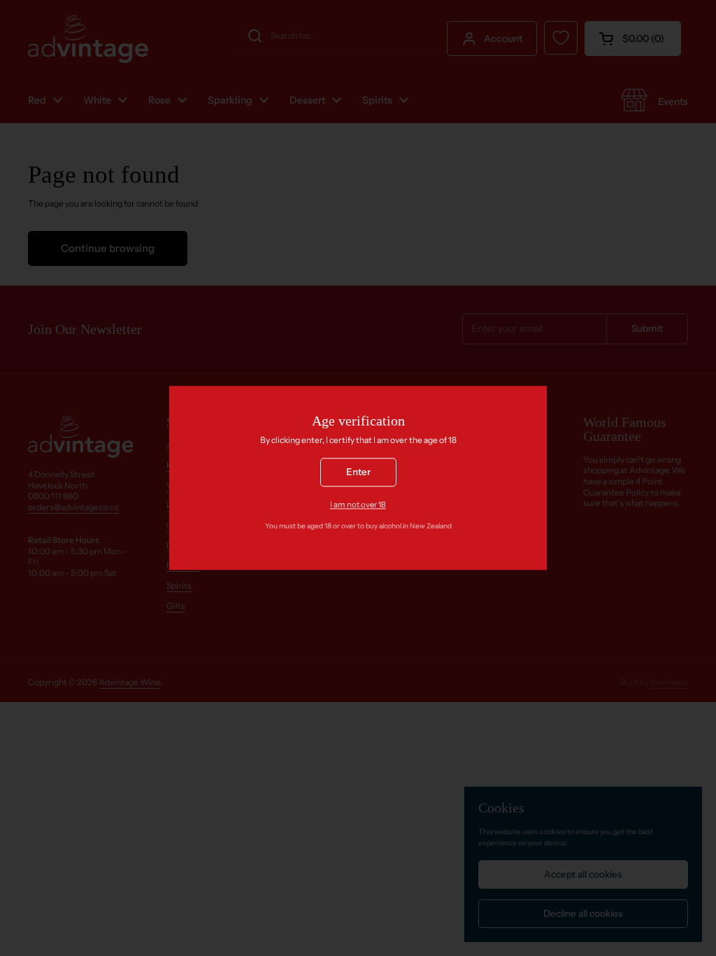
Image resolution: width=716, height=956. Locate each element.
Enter (358, 472)
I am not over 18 (358, 504)
